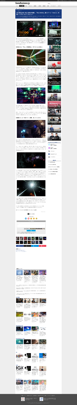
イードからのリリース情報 (50, 395)
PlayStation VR (19, 325)
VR (16, 311)
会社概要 (45, 395)
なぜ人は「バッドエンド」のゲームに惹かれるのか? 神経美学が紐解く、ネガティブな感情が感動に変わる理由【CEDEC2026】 (31, 291)
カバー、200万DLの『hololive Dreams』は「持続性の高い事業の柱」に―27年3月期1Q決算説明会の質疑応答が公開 (31, 285)
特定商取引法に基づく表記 (40, 395)
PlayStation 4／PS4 (20, 338)
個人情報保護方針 (35, 395)
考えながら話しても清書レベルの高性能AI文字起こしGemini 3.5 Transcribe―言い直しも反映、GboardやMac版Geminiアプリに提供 (31, 288)
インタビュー (19, 378)
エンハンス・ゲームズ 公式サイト (21, 251)
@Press (54, 395)
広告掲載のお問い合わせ (29, 395)
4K (16, 352)
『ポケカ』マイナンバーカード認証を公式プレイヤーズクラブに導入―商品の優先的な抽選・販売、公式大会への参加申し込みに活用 (31, 294)
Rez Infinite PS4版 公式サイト (21, 250)
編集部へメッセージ (24, 395)
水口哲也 (18, 297)
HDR (17, 365)
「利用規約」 (26, 233)
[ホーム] (16, 8)
